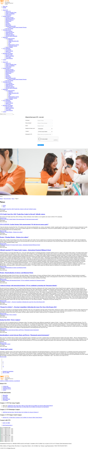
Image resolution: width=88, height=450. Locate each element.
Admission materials (10, 34)
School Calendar (9, 47)
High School (8, 24)
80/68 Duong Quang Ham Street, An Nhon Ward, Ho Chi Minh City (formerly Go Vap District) (28, 406)
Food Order (5, 397)
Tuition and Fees (9, 33)
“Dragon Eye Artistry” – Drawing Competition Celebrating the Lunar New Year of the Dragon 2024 (28, 307)
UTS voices (8, 52)
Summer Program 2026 (11, 26)
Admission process (7, 29)
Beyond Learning (9, 28)
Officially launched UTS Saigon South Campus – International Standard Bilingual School (25, 250)
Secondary (8, 23)
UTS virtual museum (10, 38)
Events (4, 205)
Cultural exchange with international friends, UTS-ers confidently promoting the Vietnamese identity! (28, 285)
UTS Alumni (8, 49)
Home (1, 198)
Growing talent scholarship (11, 36)
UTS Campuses (9, 31)
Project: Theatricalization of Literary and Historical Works (16, 272)
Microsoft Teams (6, 399)
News (13, 198)
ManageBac (5, 395)
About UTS (5, 10)
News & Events (9, 54)
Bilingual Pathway (10, 19)
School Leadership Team (11, 12)
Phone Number (29, 123)
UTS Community (6, 48)
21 (3, 366)
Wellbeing (10, 39)
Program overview (10, 17)
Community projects (12, 46)
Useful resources (9, 58)
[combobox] (45, 128)
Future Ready (8, 15)
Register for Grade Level (30, 128)
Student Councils (9, 51)
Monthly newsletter (10, 55)
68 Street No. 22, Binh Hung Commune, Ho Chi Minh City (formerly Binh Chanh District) (22, 417)
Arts (9, 43)
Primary (7, 22)
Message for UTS (29, 134)
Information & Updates (8, 53)
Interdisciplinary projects (13, 44)
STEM (9, 42)
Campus (27, 131)
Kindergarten (8, 21)
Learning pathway (7, 16)
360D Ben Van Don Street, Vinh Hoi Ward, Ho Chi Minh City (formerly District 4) (20, 412)
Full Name (28, 120)
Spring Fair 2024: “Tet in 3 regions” (10, 320)
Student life (5, 37)
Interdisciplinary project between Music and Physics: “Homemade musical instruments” (24, 335)
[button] (41, 145)
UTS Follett (5, 400)
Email (27, 125)
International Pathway (10, 18)
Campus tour (5, 386)
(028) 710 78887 (6, 422)
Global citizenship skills (13, 41)
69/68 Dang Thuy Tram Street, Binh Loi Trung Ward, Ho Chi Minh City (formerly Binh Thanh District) (30, 405)
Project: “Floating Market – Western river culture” (14, 237)
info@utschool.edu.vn (7, 425)
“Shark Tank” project (6, 349)
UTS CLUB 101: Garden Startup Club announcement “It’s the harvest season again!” (24, 224)
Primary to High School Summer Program (17, 27)
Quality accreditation (10, 13)
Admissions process (10, 32)
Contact (4, 59)
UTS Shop (5, 396)
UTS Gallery (8, 57)
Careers (4, 390)
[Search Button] (13, 114)
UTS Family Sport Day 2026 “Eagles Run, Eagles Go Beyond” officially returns (22, 214)
